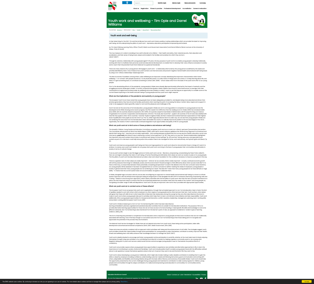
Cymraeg (203, 3)
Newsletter (187, 274)
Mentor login (176, 3)
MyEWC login (162, 3)
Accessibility (196, 274)
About (169, 274)
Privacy (203, 274)
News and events (189, 3)
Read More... (125, 281)
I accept (306, 281)
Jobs (181, 274)
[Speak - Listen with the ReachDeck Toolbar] (127, 2)
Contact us (175, 274)
